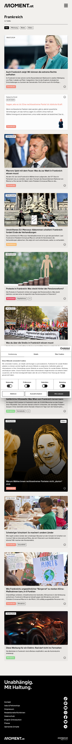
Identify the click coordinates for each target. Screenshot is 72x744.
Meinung (14, 28)
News (23, 28)
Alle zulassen (58, 394)
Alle (6, 28)
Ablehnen (13, 394)
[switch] (27, 385)
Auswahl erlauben (36, 394)
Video (30, 28)
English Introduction (13, 720)
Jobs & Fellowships (12, 705)
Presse (7, 723)
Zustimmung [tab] (12, 354)
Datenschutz (9, 716)
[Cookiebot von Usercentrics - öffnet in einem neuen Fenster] (61, 348)
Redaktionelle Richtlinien (14, 712)
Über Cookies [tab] (59, 354)
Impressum (9, 709)
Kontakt (7, 702)
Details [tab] (36, 354)
